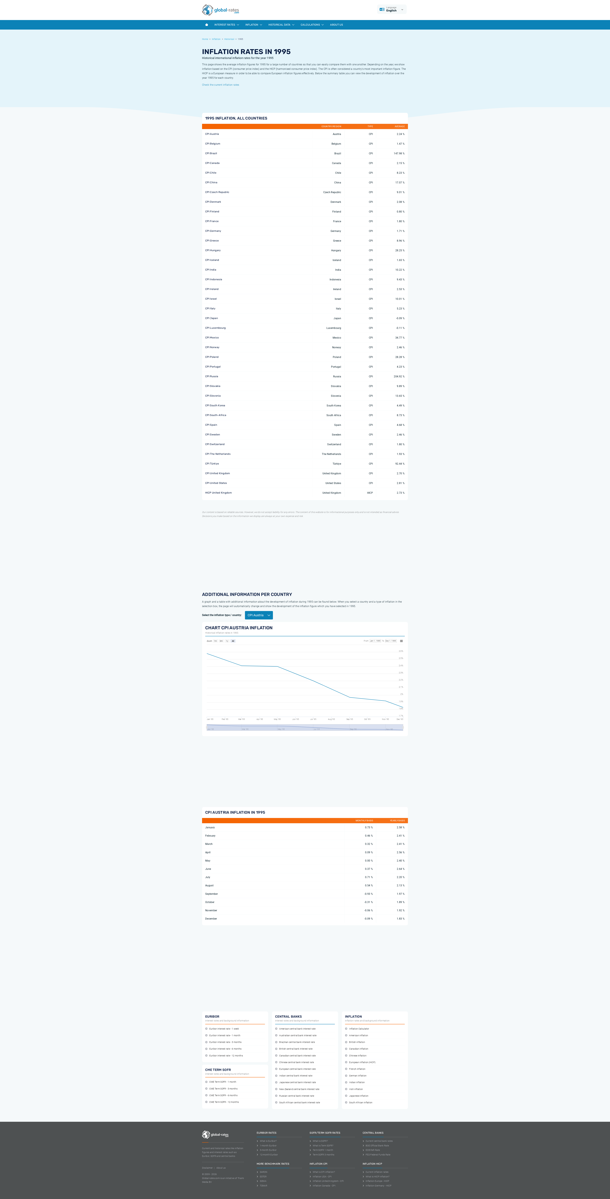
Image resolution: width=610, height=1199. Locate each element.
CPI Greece (212, 240)
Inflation (252, 24)
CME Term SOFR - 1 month (222, 1082)
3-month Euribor (268, 1150)
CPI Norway (212, 347)
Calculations (311, 24)
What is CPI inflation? (324, 1172)
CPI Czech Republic (217, 192)
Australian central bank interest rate (297, 1035)
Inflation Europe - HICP (377, 1181)
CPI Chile (210, 172)
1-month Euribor (268, 1145)
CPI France (212, 221)
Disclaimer (207, 1168)
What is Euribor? (268, 1141)
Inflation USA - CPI (322, 1176)
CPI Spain (211, 424)
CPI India (210, 269)
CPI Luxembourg (215, 327)
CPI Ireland (212, 289)
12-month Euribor (269, 1154)
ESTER (263, 1176)
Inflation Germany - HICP (378, 1185)
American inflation (358, 1035)
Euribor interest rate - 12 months (226, 1055)
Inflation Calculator (359, 1028)
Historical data (279, 24)
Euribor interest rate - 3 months (225, 1042)
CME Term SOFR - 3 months (223, 1088)
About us (336, 24)
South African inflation (360, 1102)
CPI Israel (211, 298)
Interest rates (225, 24)
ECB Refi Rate (373, 1150)
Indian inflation (357, 1082)
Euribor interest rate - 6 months (225, 1049)
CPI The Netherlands (217, 453)
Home (205, 39)
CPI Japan (211, 318)
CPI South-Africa (215, 415)
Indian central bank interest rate (295, 1075)
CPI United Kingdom (217, 473)
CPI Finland (212, 211)
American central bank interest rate (297, 1028)
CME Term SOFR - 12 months (224, 1102)
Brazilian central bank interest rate (297, 1042)
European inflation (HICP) (362, 1062)
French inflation (357, 1069)
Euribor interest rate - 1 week (224, 1028)
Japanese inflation (358, 1096)
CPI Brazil (211, 153)
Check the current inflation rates (220, 84)
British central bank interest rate (295, 1049)
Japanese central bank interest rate (297, 1082)
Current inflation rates (377, 1172)
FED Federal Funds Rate (378, 1154)
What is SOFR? (320, 1141)
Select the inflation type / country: (222, 615)
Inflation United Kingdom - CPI (328, 1181)
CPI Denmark (213, 201)
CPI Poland (212, 356)
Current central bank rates (379, 1141)
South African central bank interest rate (299, 1102)
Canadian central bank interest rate (297, 1055)
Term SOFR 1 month (323, 1150)
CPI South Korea (215, 405)
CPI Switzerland (215, 444)
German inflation (357, 1075)
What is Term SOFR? (323, 1145)
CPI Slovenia (213, 395)
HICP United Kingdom (218, 492)
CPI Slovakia (212, 386)
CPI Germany (213, 230)
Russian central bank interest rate (296, 1096)
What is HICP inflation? (377, 1176)
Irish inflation (356, 1089)
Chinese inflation (357, 1055)
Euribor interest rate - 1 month (224, 1035)
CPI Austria (212, 133)
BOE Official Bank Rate (377, 1145)
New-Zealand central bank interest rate (299, 1089)
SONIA (263, 1181)
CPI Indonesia (213, 279)
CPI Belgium (212, 143)
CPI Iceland (212, 259)
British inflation (357, 1042)
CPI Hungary (213, 250)
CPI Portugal (213, 366)
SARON (263, 1172)
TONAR (263, 1185)
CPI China (211, 182)
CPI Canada (212, 163)
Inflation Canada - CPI (324, 1185)
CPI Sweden (212, 434)
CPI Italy (210, 308)
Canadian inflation (358, 1049)
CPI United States (216, 482)
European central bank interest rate (297, 1069)
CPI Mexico (212, 337)
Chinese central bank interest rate (296, 1062)
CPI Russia (211, 376)
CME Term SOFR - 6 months (223, 1095)
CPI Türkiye (212, 463)
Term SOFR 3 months (323, 1154)
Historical (229, 39)
